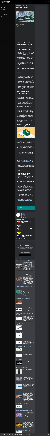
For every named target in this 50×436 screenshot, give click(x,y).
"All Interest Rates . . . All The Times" (23, 430)
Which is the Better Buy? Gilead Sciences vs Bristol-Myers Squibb (24, 314)
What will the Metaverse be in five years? (24, 410)
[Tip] (24, 238)
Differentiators (19, 359)
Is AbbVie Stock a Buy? (20, 339)
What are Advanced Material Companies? (24, 286)
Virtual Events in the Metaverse (22, 420)
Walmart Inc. (23, 214)
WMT (22, 213)
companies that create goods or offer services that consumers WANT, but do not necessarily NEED (25, 53)
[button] (7, 5)
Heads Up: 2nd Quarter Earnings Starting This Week (25, 324)
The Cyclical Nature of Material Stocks (23, 272)
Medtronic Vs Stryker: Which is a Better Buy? (25, 382)
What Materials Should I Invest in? (22, 391)
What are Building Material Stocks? (23, 260)
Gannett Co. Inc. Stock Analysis (22, 403)
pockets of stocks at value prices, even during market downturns (25, 71)
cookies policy (28, 434)
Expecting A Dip (19, 352)
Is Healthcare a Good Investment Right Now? (25, 375)
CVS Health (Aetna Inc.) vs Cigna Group (23, 346)
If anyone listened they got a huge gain (23, 367)
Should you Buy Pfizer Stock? (21, 306)
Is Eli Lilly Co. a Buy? (20, 332)
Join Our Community (25, 255)
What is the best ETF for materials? (23, 298)
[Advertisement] (25, 34)
